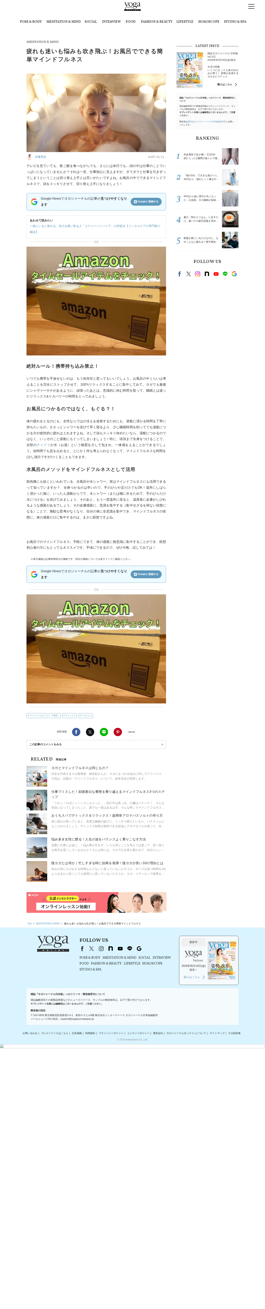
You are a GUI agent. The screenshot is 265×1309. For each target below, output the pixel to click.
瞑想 (56, 715)
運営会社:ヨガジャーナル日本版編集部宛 (207, 121)
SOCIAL (91, 22)
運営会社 (158, 1033)
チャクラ (43, 445)
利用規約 (90, 1033)
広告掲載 (77, 1033)
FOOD (131, 22)
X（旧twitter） (90, 732)
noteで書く (132, 732)
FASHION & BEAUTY (156, 22)
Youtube (216, 274)
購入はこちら (224, 84)
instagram (197, 274)
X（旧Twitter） (91, 948)
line (225, 274)
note (207, 274)
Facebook (76, 732)
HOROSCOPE (208, 22)
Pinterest (118, 732)
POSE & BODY (31, 22)
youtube (120, 948)
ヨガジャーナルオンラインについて (186, 1033)
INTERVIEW (111, 22)
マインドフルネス (37, 715)
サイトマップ (217, 1033)
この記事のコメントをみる (45, 744)
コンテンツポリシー (138, 1033)
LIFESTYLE (184, 22)
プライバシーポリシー (111, 1033)
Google (234, 274)
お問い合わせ (30, 1033)
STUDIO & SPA (235, 22)
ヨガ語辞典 (234, 1033)
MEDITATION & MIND (63, 22)
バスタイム (86, 715)
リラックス (70, 715)
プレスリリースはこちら (54, 1033)
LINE (104, 732)
